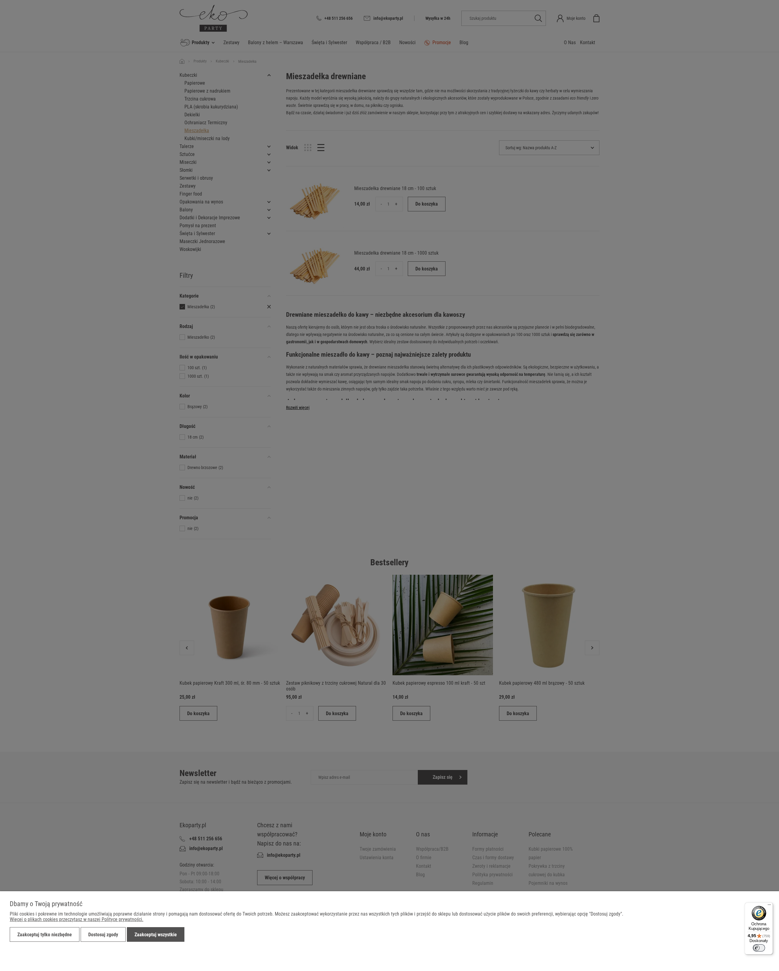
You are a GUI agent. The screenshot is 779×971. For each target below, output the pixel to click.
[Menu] (769, 906)
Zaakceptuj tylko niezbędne (44, 934)
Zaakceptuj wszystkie (155, 934)
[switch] (759, 948)
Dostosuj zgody (103, 934)
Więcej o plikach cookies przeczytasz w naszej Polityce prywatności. (76, 919)
